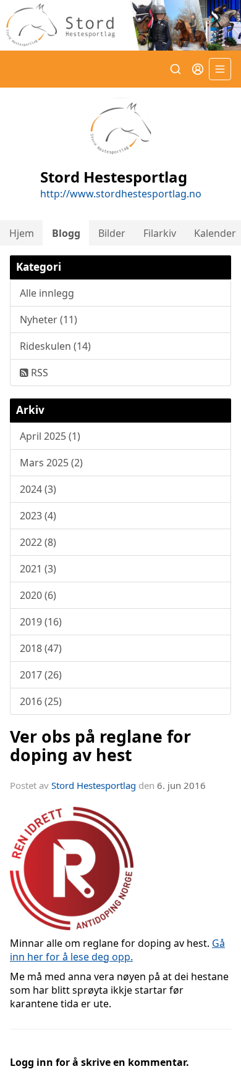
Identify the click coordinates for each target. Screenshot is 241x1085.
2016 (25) (41, 701)
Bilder (111, 233)
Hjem (21, 233)
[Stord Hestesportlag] (120, 25)
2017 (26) (41, 675)
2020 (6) (38, 595)
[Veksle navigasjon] (220, 69)
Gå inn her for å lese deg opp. (117, 949)
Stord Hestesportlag (93, 785)
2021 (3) (38, 569)
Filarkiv (159, 233)
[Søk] (175, 69)
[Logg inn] (198, 69)
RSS (38, 372)
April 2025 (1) (50, 436)
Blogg (66, 233)
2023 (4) (38, 515)
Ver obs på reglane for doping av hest (100, 745)
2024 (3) (38, 489)
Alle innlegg (47, 293)
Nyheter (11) (48, 319)
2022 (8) (38, 542)
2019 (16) (41, 622)
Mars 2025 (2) (51, 462)
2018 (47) (41, 648)
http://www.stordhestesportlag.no (120, 193)
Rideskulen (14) (55, 346)
